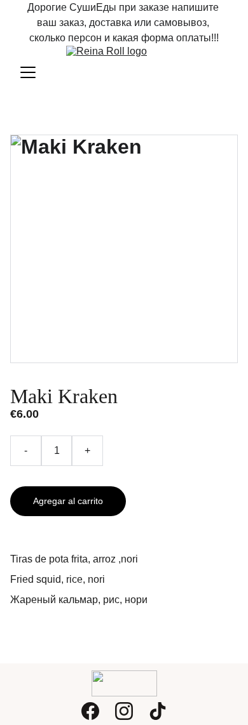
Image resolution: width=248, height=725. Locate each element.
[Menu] (28, 72)
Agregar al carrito (68, 501)
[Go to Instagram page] (124, 711)
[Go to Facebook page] (90, 711)
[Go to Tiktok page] (158, 711)
